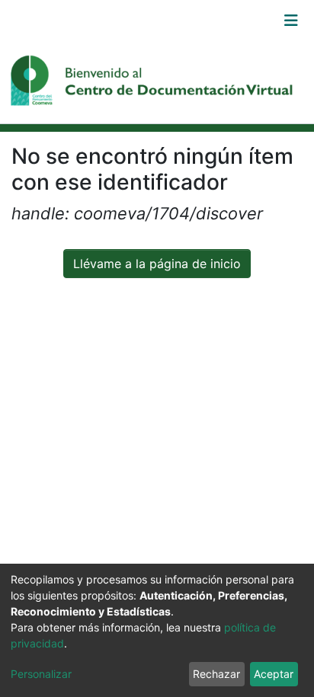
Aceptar (273, 673)
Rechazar (216, 673)
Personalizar (41, 673)
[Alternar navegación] (291, 20)
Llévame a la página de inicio (157, 263)
